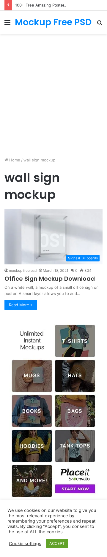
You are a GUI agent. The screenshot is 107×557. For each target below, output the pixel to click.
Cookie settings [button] (25, 543)
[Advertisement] (53, 93)
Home (14, 160)
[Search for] (100, 24)
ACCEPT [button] (56, 543)
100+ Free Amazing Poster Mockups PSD (53, 5)
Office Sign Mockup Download (49, 278)
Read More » (20, 304)
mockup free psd (23, 270)
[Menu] (7, 24)
